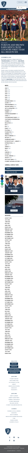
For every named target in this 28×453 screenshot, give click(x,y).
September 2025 (9, 238)
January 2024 (8, 274)
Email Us (8, 168)
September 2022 (9, 304)
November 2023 (9, 278)
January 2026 (8, 230)
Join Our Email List (14, 372)
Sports (7, 157)
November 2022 (9, 300)
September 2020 (9, 347)
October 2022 (8, 302)
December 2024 (9, 254)
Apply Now (14, 363)
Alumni (6, 102)
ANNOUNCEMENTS (9, 104)
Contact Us (14, 366)
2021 (6, 90)
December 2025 (9, 232)
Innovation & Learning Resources (14, 416)
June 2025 (7, 243)
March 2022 (8, 315)
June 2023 (7, 287)
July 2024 (7, 263)
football (7, 130)
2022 (6, 91)
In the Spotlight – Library (12, 141)
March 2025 (8, 249)
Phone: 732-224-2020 (12, 172)
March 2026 (8, 227)
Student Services (14, 378)
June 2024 (7, 265)
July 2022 (7, 307)
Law (6, 144)
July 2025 (7, 241)
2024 (6, 95)
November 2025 (9, 234)
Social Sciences (9, 155)
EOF (6, 124)
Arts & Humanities (10, 108)
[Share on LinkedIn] (2, 181)
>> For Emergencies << (14, 9)
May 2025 (7, 245)
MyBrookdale (20, 2)
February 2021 (9, 338)
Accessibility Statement (11, 450)
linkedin (18, 437)
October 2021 (8, 324)
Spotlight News (9, 159)
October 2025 (8, 236)
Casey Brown (21, 60)
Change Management (10, 113)
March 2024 (8, 271)
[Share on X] (2, 178)
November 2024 (9, 256)
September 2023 (9, 282)
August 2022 (8, 305)
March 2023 (8, 293)
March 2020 (8, 353)
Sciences (7, 152)
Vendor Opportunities (14, 386)
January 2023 (8, 296)
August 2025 (8, 240)
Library (7, 146)
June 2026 (7, 221)
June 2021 (7, 331)
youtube (14, 440)
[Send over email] (2, 183)
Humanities (14, 412)
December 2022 (9, 298)
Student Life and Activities (12, 161)
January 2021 (8, 340)
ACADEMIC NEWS (9, 100)
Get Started (14, 190)
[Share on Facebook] (2, 176)
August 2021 (8, 327)
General (7, 133)
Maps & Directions (14, 380)
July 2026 (7, 219)
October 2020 (8, 346)
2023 (6, 93)
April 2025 (7, 247)
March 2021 (8, 336)
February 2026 (9, 229)
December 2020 (9, 342)
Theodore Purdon (5, 60)
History (7, 137)
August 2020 (8, 349)
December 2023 (9, 276)
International (9, 143)
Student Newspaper (14, 401)
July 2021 (7, 329)
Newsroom (14, 387)
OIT (6, 150)
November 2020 (9, 344)
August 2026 (8, 218)
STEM (14, 418)
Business (7, 110)
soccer (7, 154)
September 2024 (9, 260)
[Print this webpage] (2, 186)
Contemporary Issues (11, 117)
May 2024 (7, 267)
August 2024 (8, 261)
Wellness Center (14, 403)
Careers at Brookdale (14, 399)
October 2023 (8, 280)
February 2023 (9, 294)
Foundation (8, 132)
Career (7, 111)
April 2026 (7, 225)
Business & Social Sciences (14, 411)
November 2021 (9, 322)
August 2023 (8, 283)
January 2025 (8, 252)
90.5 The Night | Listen (14, 382)
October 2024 (8, 258)
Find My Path (14, 210)
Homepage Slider (9, 139)
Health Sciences (9, 135)
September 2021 (9, 325)
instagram (14, 437)
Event (6, 128)
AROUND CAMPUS (9, 106)
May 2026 (7, 223)
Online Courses (14, 420)
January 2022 (8, 318)
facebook (9, 440)
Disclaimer (19, 450)
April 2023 (7, 291)
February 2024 (9, 272)
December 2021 (9, 320)
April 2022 (7, 313)
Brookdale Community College (5, 4)
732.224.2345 (22, 448)
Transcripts (14, 389)
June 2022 (7, 309)
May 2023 (7, 289)
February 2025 (9, 251)
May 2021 (7, 333)
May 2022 (7, 311)
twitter (9, 437)
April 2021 (7, 335)
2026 (6, 99)
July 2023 (7, 285)
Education (8, 122)
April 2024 (7, 269)
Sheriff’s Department (14, 397)
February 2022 (9, 316)
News (6, 148)
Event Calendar (14, 395)
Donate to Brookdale (14, 369)
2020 (6, 88)
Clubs (6, 115)
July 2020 (7, 351)
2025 (6, 97)
